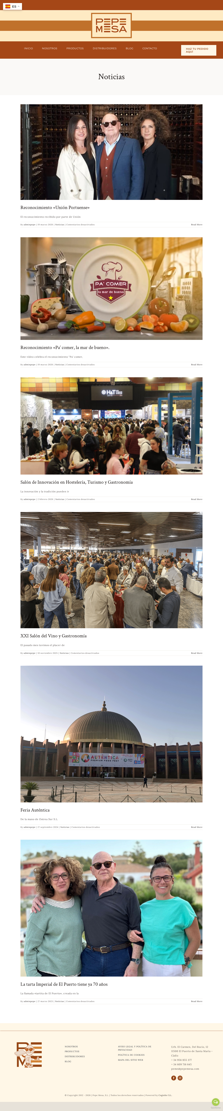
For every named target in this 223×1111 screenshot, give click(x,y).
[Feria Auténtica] (111, 734)
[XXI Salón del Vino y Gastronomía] (111, 570)
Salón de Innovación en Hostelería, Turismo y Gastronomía (76, 482)
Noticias (59, 224)
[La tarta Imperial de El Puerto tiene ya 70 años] (111, 908)
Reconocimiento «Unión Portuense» (55, 207)
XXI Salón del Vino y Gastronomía (53, 636)
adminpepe (29, 224)
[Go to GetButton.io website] (216, 1108)
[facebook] (173, 1078)
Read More (197, 224)
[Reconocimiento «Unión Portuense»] (111, 152)
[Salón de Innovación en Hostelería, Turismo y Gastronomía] (111, 426)
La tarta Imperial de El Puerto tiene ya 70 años (64, 984)
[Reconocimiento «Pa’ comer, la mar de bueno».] (111, 288)
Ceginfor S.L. (165, 1095)
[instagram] (180, 1078)
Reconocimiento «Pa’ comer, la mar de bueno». (64, 347)
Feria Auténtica (35, 810)
